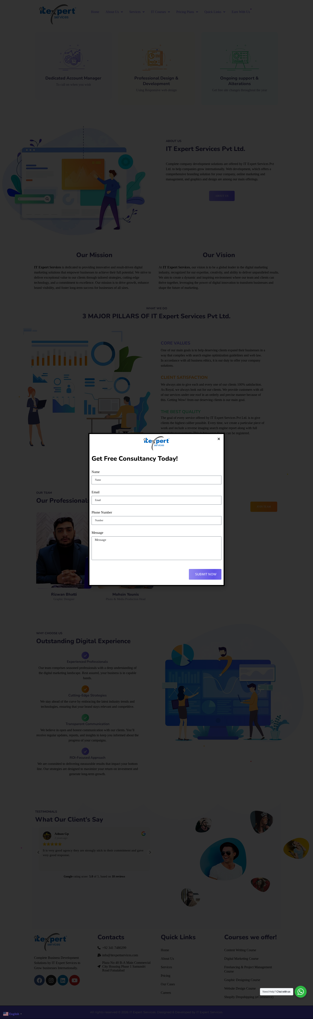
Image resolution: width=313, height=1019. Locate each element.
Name (96, 472)
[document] (156, 509)
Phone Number (102, 512)
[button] (218, 438)
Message (97, 532)
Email (95, 492)
